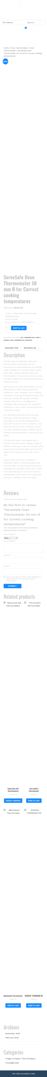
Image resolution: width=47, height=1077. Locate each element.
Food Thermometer (19, 48)
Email (7, 566)
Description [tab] (11, 348)
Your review (10, 541)
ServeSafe (28, 340)
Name (7, 555)
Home (6, 48)
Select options (13, 800)
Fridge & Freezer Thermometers (20, 1058)
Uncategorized (12, 1063)
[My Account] (22, 29)
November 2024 (12, 1033)
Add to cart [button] (34, 800)
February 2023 (12, 1037)
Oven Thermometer (17, 340)
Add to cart (19, 328)
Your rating (10, 534)
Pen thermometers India (23, 1073)
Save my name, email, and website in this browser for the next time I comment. (23, 579)
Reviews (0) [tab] (30, 348)
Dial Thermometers (27, 337)
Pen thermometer (23, 10)
